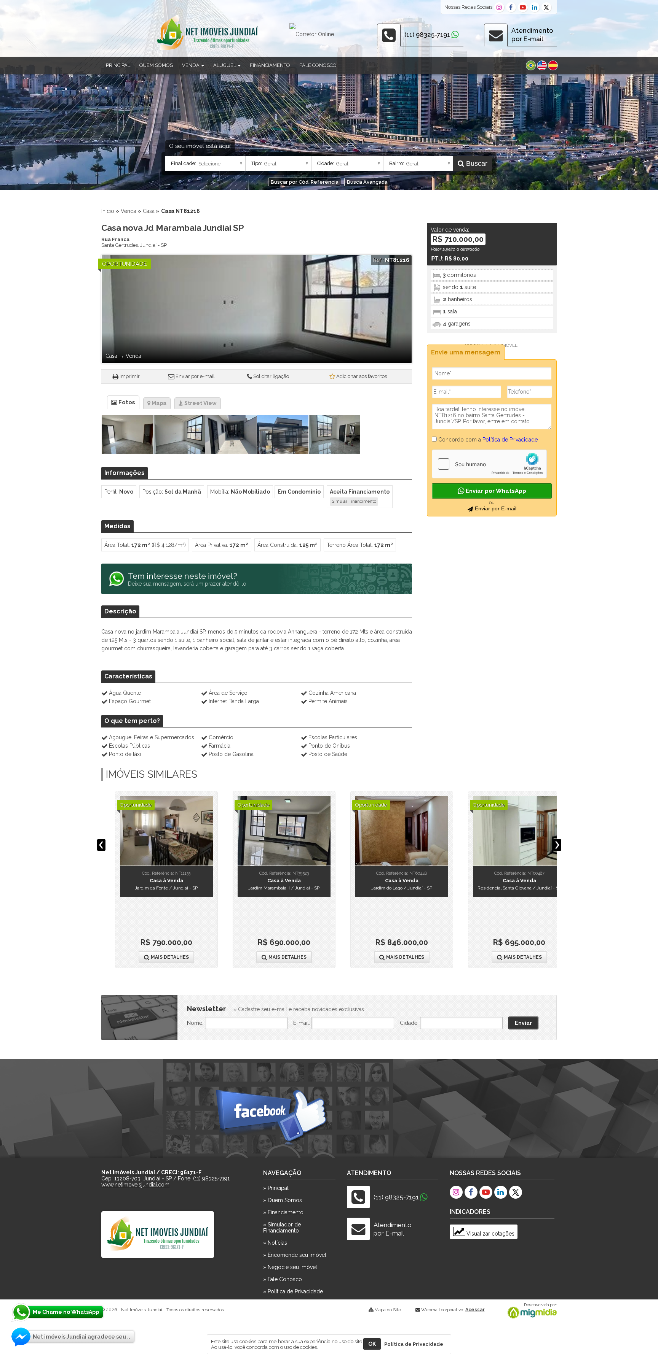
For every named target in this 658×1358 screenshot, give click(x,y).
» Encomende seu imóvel (294, 1255)
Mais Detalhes (155, 957)
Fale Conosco (318, 65)
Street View (200, 403)
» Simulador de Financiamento (282, 1227)
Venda (191, 65)
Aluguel (225, 65)
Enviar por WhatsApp (495, 491)
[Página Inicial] (207, 50)
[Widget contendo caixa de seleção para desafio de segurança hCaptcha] (489, 463)
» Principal (276, 1188)
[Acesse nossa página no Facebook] (272, 1119)
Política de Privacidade (510, 440)
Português (531, 65)
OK (372, 1344)
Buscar (475, 163)
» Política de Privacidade (293, 1291)
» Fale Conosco (282, 1279)
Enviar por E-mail (495, 508)
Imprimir (130, 376)
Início (107, 211)
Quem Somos (156, 65)
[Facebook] (511, 7)
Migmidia (530, 1310)
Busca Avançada (367, 182)
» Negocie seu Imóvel (290, 1267)
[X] (546, 7)
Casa (149, 211)
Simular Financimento (354, 501)
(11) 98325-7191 (427, 34)
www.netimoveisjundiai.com (135, 1185)
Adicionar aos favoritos (361, 376)
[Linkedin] (535, 7)
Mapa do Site (387, 1309)
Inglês (542, 65)
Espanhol (553, 65)
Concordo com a (487, 440)
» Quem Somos (282, 1200)
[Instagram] (499, 7)
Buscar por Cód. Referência (305, 182)
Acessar (475, 1309)
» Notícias (275, 1243)
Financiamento (270, 65)
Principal (118, 65)
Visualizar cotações (489, 1234)
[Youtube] (523, 7)
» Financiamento (283, 1212)
